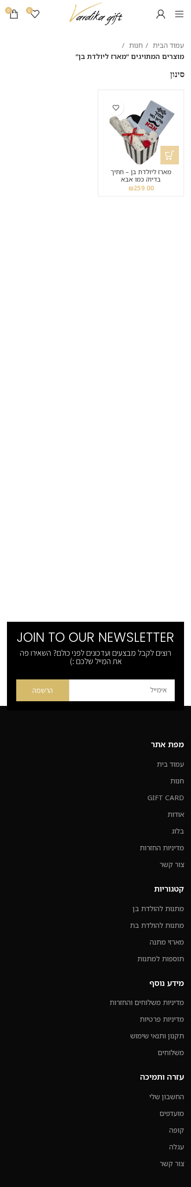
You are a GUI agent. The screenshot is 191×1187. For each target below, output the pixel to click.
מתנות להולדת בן (158, 908)
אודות (175, 814)
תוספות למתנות (160, 958)
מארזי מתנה (167, 941)
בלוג (178, 830)
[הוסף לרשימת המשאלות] (116, 107)
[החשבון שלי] (161, 14)
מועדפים (171, 1113)
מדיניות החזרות (162, 847)
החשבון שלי (166, 1096)
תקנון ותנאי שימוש (157, 1035)
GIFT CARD (165, 797)
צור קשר (171, 864)
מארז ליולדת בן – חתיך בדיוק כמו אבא (141, 175)
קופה (176, 1130)
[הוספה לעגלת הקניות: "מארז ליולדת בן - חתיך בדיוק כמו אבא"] (169, 155)
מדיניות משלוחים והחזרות (146, 1002)
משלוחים (171, 1052)
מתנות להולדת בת (157, 925)
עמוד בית (170, 764)
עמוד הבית (167, 45)
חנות (135, 45)
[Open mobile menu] (179, 14)
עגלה (176, 1146)
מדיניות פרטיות (162, 1019)
